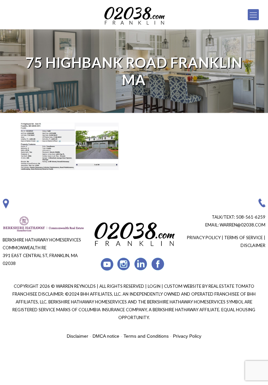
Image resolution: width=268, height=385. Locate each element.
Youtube (107, 264)
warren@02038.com (242, 224)
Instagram (124, 264)
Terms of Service (243, 237)
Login (154, 286)
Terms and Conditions (146, 336)
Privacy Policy (204, 237)
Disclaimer (253, 245)
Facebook (158, 264)
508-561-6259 (250, 217)
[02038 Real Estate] (134, 14)
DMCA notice (105, 336)
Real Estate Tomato (231, 286)
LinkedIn (141, 264)
